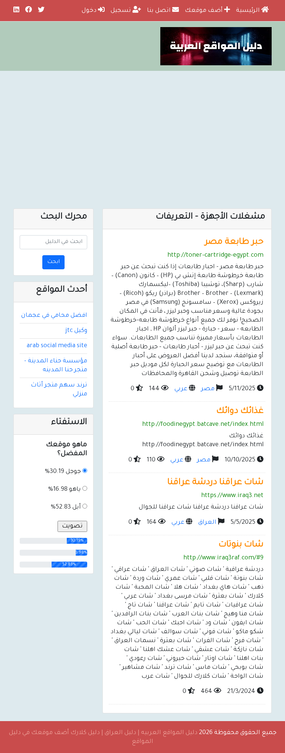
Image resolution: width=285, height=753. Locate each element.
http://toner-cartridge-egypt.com (215, 255)
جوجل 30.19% (63, 471)
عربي (180, 389)
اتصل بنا (159, 10)
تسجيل (121, 10)
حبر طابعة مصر (234, 242)
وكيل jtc (76, 331)
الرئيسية (248, 10)
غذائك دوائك (239, 411)
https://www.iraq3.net (232, 496)
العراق (207, 522)
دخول (90, 10)
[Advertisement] (142, 126)
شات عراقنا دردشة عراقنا (215, 482)
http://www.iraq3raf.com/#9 (223, 558)
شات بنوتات (241, 545)
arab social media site (57, 346)
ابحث (53, 262)
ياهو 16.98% (64, 489)
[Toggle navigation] (256, 192)
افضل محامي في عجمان (54, 315)
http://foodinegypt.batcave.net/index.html (202, 424)
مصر (207, 389)
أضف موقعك (204, 10)
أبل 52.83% (66, 507)
